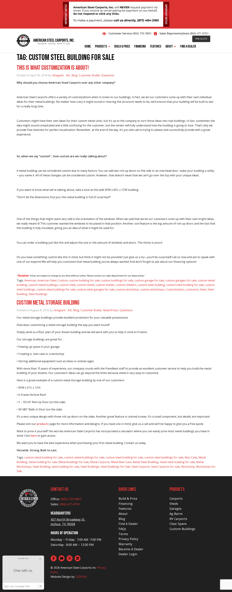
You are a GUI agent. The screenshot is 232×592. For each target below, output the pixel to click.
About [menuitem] (169, 46)
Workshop (188, 466)
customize (192, 289)
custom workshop (127, 289)
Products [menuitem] (101, 46)
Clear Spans (178, 524)
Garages (175, 508)
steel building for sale (65, 466)
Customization (175, 289)
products (43, 424)
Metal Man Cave (121, 462)
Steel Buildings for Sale (115, 466)
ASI (68, 75)
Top (224, 584)
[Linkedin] (78, 558)
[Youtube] (62, 558)
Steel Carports (140, 466)
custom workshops (152, 289)
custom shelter (105, 285)
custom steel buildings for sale (56, 289)
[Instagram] (70, 558)
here (34, 435)
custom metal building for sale (43, 457)
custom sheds (85, 285)
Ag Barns (176, 514)
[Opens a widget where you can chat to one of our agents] (23, 572)
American (30, 280)
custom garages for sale (180, 280)
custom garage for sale (149, 280)
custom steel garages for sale (95, 289)
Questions (107, 75)
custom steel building (151, 285)
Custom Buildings (182, 529)
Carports (176, 498)
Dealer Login (128, 554)
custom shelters (126, 285)
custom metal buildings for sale (84, 457)
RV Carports (178, 519)
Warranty (125, 544)
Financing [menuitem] (140, 46)
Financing (126, 504)
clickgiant (58, 75)
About (123, 514)
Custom (63, 280)
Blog (74, 75)
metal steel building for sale (177, 462)
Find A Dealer (128, 524)
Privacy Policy (128, 539)
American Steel (47, 280)
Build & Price (128, 498)
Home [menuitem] (88, 46)
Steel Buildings (38, 294)
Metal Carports (100, 462)
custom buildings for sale (117, 280)
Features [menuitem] (155, 46)
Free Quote (201, 38)
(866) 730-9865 (142, 33)
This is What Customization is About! (53, 68)
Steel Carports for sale (165, 466)
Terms (123, 534)
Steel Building (41, 466)
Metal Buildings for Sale (73, 462)
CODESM (80, 577)
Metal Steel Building (145, 462)
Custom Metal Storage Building (48, 302)
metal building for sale (43, 462)
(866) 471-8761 (199, 33)
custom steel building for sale (185, 285)
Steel (203, 289)
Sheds (173, 504)
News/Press (110, 310)
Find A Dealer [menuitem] (188, 46)
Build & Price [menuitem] (122, 46)
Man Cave (191, 457)
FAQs (122, 529)
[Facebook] (54, 558)
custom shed (67, 285)
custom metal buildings (43, 285)
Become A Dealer (131, 549)
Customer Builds (89, 75)
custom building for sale (84, 280)
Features (125, 508)
